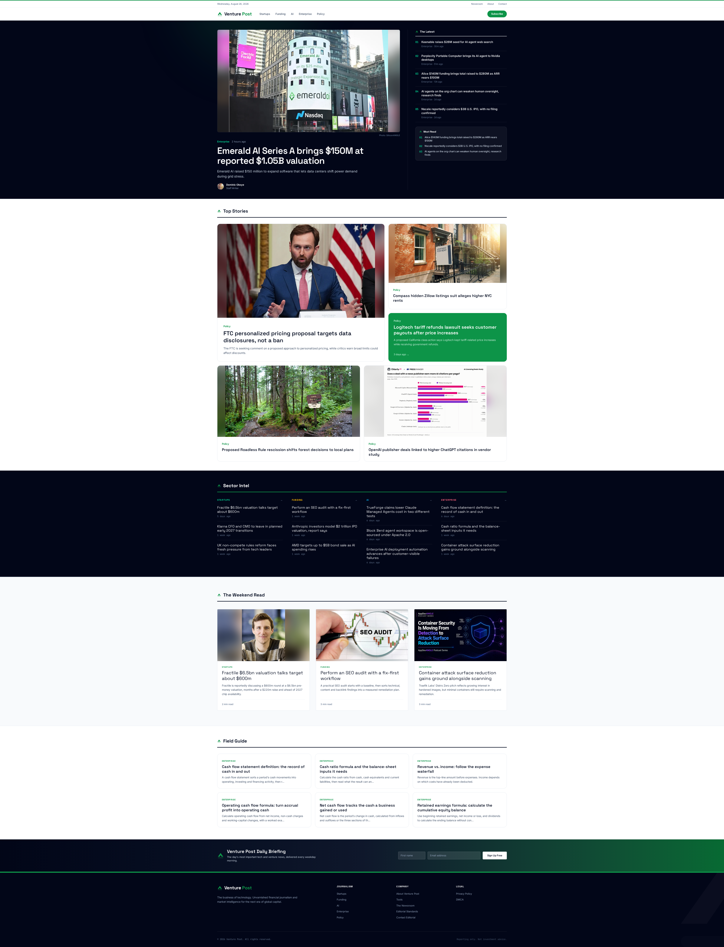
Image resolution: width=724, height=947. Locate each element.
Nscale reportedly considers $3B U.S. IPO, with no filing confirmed (459, 111)
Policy (321, 13)
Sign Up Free (494, 855)
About (490, 3)
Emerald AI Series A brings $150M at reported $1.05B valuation (290, 155)
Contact (502, 3)
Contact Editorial (405, 917)
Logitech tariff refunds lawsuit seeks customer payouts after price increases (445, 330)
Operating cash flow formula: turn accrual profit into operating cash (260, 807)
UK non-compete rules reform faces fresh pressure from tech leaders (246, 547)
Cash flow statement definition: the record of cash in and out (470, 509)
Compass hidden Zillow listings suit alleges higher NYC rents (442, 298)
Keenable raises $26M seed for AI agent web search (457, 42)
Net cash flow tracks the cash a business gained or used (357, 807)
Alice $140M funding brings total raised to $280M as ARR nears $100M (460, 75)
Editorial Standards (407, 911)
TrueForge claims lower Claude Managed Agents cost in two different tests (398, 511)
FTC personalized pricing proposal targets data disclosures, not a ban (287, 337)
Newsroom (477, 3)
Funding (280, 13)
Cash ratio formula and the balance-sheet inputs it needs (470, 528)
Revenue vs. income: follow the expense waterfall (453, 769)
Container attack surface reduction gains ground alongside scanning (470, 547)
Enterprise (305, 13)
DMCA (460, 899)
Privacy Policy (464, 893)
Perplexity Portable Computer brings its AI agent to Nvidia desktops (460, 58)
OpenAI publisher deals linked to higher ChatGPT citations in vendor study (430, 452)
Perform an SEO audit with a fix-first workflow (321, 509)
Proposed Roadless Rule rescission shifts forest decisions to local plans (288, 449)
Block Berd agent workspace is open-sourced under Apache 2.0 (397, 532)
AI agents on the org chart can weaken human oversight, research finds (460, 93)
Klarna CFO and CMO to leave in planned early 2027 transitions (249, 528)
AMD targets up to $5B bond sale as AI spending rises (323, 547)
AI (292, 13)
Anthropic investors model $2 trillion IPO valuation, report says (324, 528)
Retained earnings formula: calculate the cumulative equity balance (454, 807)
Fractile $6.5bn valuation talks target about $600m (247, 509)
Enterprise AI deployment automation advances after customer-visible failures (397, 553)
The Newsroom (405, 905)
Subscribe (497, 13)
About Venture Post (407, 893)
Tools (399, 899)
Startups (264, 13)
